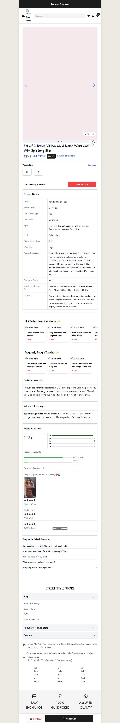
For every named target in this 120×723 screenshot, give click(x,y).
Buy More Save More (60, 4)
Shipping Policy (30, 609)
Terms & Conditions (31, 619)
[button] (58, 141)
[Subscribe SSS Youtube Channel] (83, 675)
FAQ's (26, 614)
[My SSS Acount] (92, 15)
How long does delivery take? (60, 556)
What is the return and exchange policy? (60, 562)
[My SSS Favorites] (88, 15)
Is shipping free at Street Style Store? (60, 567)
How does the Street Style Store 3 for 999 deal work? (60, 546)
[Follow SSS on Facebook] (36, 675)
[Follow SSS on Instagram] (60, 675)
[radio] (27, 172)
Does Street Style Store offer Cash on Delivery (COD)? (60, 551)
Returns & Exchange (32, 603)
